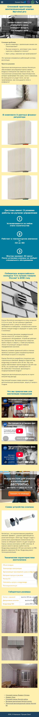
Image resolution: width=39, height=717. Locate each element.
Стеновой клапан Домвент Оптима (17, 695)
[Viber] (29, 2)
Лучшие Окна (19, 2)
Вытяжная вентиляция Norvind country (19, 701)
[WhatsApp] (33, 2)
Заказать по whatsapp (19, 494)
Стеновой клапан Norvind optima (17, 699)
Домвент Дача (10, 697)
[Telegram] (24, 2)
